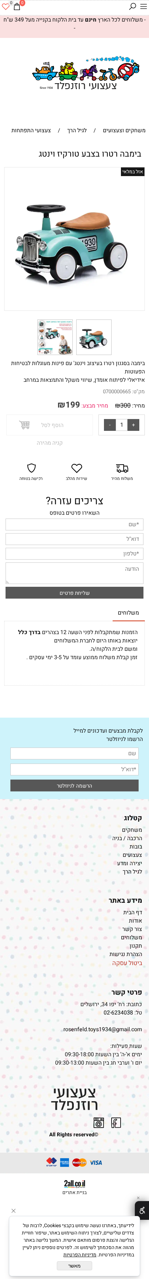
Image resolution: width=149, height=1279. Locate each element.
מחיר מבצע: (94, 406)
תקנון (136, 946)
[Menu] (143, 7)
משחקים (132, 830)
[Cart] (16, 7)
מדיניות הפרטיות (79, 1254)
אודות (135, 921)
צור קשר (132, 929)
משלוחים (131, 937)
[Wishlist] (5, 7)
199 (72, 405)
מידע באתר (125, 900)
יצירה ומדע (129, 863)
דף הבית (132, 912)
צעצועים (132, 855)
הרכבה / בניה (127, 838)
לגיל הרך (132, 872)
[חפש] (132, 7)
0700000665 (117, 391)
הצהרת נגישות (125, 954)
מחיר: (138, 406)
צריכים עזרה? (74, 501)
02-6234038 (118, 1013)
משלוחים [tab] (128, 613)
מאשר (74, 1266)
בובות (136, 847)
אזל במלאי (132, 171)
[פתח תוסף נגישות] (142, 1210)
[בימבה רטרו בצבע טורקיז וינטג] (93, 355)
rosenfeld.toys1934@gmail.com (102, 1029)
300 (125, 405)
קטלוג (133, 818)
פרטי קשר (127, 992)
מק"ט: (138, 391)
